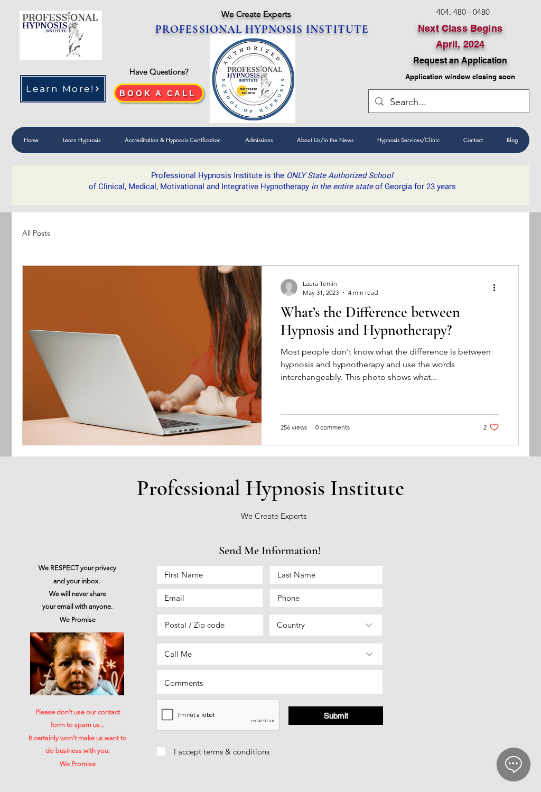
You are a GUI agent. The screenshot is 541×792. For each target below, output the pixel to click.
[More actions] (497, 287)
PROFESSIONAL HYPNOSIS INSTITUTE (262, 29)
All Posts (36, 233)
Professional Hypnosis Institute (270, 488)
